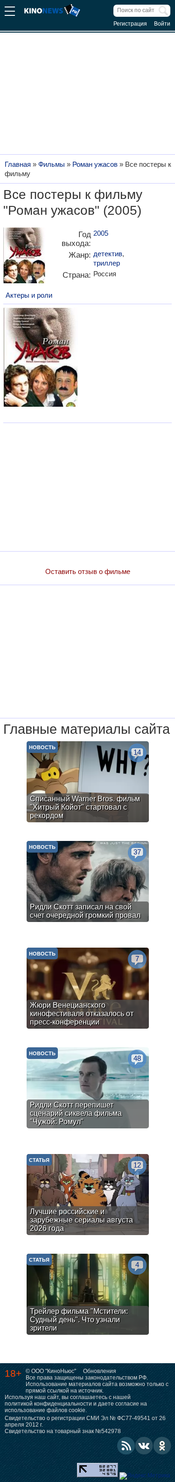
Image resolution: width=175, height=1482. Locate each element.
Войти (162, 23)
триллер (106, 263)
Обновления (99, 1371)
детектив (107, 254)
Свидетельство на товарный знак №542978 (63, 1431)
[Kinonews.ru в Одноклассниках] (162, 1446)
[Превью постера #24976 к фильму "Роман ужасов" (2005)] (40, 358)
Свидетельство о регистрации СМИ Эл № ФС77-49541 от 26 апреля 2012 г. (85, 1421)
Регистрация (130, 23)
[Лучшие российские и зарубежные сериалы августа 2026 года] (88, 1195)
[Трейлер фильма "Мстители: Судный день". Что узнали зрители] (88, 1295)
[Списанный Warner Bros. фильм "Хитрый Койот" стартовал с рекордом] (88, 783)
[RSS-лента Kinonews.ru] (126, 1446)
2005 (100, 233)
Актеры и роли (29, 295)
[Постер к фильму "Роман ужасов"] (24, 258)
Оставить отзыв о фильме (87, 571)
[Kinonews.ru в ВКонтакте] (144, 1446)
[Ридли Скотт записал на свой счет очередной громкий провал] (88, 882)
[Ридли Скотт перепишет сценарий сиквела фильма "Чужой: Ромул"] (88, 1089)
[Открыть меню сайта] (10, 12)
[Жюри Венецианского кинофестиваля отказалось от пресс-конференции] (88, 989)
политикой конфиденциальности (48, 1403)
